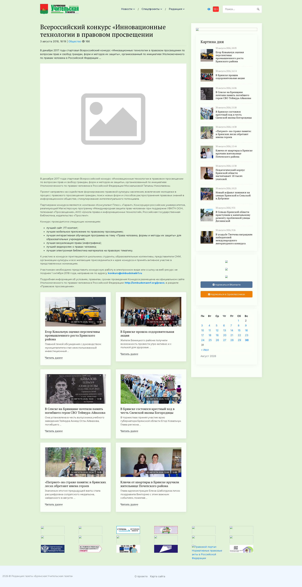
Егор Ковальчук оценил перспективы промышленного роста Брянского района (72, 335)
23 (246, 335)
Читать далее (54, 358)
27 (224, 340)
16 (246, 330)
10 (202, 330)
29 (239, 340)
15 (239, 330)
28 (232, 340)
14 (231, 330)
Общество (74, 41)
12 (217, 330)
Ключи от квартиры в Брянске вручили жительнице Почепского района (149, 484)
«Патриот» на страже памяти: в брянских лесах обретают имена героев (75, 484)
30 (247, 340)
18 (210, 335)
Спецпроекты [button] (151, 9)
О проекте (141, 576)
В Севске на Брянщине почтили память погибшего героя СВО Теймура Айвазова (75, 411)
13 (224, 330)
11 (210, 330)
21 (231, 335)
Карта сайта (157, 576)
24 (202, 340)
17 (202, 335)
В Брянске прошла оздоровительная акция (147, 333)
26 (217, 340)
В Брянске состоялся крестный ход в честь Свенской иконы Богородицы (147, 411)
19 (217, 335)
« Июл (205, 349)
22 (239, 335)
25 (210, 340)
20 (224, 335)
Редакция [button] (175, 9)
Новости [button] (126, 9)
